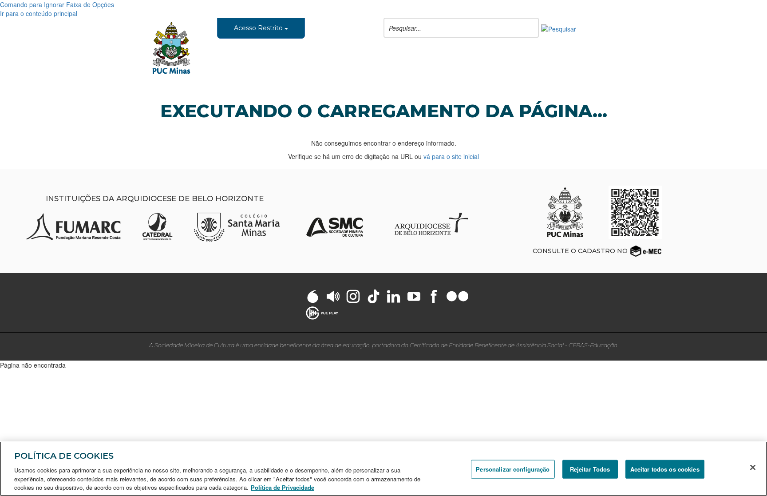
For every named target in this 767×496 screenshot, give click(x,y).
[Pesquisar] (558, 28)
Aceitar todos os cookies (665, 469)
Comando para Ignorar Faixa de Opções (57, 4)
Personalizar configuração (513, 469)
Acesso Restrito (259, 28)
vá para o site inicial (451, 156)
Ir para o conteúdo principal (38, 13)
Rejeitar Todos (590, 469)
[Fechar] (753, 467)
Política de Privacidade (282, 487)
